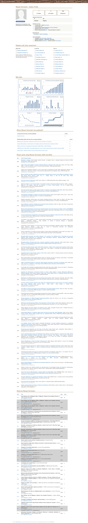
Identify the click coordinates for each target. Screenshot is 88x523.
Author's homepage (44, 34)
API (62, 1)
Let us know (58, 40)
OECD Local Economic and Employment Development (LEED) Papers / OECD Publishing (34, 146)
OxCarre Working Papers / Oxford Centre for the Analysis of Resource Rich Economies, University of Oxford (37, 143)
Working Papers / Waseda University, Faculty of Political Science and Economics (32, 150)
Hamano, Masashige (22, 50)
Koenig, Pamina (58, 61)
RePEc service (18, 521)
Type (61, 394)
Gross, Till (39, 55)
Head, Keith (57, 57)
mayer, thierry (58, 50)
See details (46, 25)
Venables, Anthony (59, 73)
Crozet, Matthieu (58, 59)
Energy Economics (20, 136)
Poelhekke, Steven (40, 57)
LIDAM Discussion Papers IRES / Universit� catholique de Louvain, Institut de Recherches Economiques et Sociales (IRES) (40, 148)
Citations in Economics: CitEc (8, 1)
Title (22, 394)
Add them (45, 40)
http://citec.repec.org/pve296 (45, 38)
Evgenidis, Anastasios (22, 52)
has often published (53, 27)
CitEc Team (52, 521)
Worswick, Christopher (41, 59)
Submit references (78, 1)
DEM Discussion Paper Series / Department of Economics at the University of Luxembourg (34, 141)
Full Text (23, 398)
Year (18, 158)
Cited (65, 394)
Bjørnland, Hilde (40, 68)
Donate (66, 1)
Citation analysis (28, 398)
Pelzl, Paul (39, 70)
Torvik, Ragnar (58, 66)
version (31, 404)
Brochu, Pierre (39, 64)
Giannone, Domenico (59, 70)
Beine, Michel (39, 61)
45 (46, 29)
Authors (18, 1)
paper (34, 162)
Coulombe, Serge (40, 73)
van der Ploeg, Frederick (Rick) (61, 55)
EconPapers (36, 34)
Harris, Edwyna (40, 50)
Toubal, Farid (58, 68)
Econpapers (28, 162)
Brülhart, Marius (58, 64)
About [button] (85, 1)
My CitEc (58, 1)
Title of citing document (26, 158)
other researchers (44, 28)
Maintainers (71, 1)
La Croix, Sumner (40, 52)
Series (22, 1)
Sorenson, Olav (40, 66)
